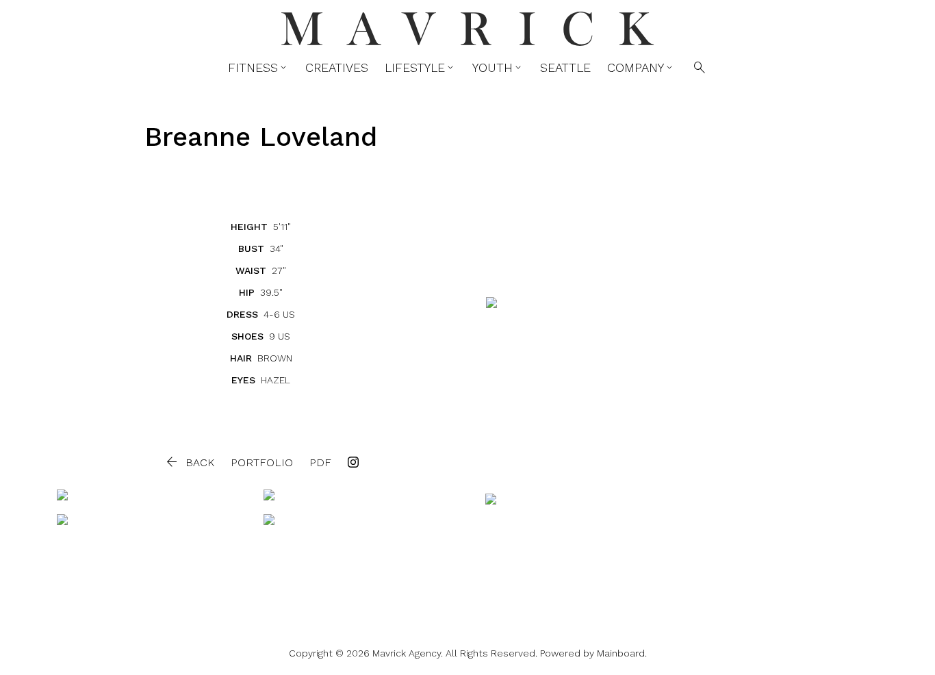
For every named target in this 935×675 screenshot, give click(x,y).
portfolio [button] (262, 462)
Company (641, 68)
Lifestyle (420, 68)
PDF (320, 462)
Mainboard (621, 653)
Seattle (565, 68)
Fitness (258, 68)
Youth (498, 68)
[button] (189, 462)
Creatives (336, 68)
